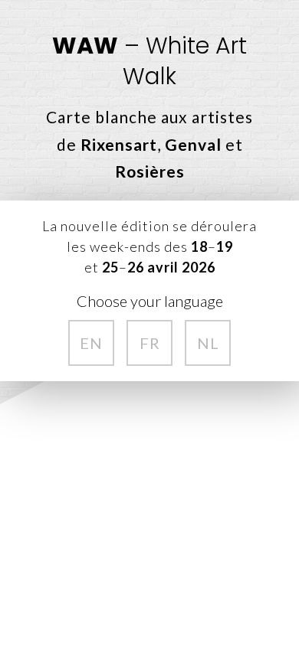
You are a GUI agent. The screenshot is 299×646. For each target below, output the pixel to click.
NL (208, 343)
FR (150, 343)
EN (91, 343)
